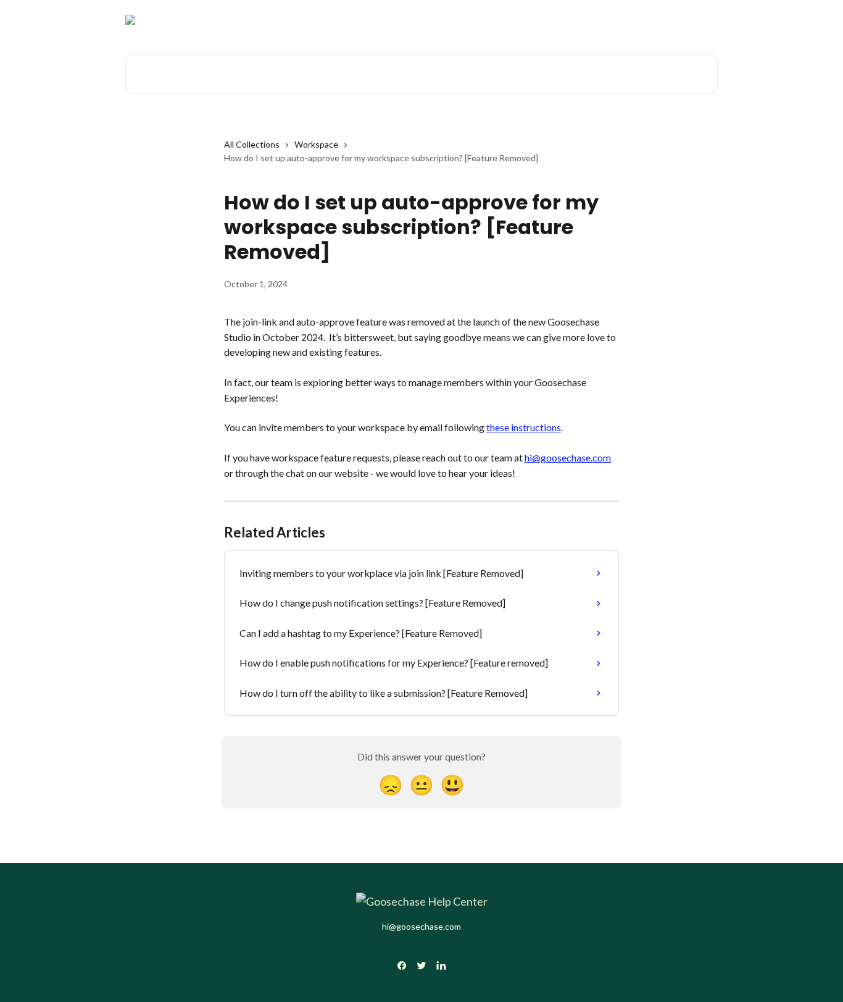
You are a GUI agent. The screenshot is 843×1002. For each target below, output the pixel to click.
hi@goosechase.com (568, 457)
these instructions (523, 427)
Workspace (316, 144)
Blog (701, 19)
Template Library (642, 19)
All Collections (252, 144)
